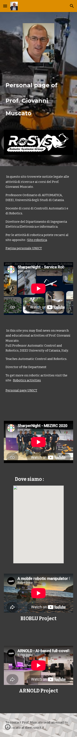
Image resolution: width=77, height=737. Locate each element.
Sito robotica (37, 240)
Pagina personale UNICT (24, 248)
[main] (38, 96)
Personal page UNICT (21, 390)
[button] (5, 6)
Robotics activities (27, 380)
